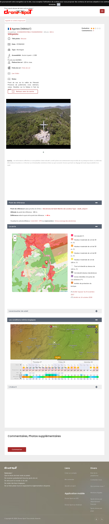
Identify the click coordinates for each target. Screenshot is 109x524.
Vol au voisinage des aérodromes (65, 221)
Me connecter (69, 479)
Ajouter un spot (70, 486)
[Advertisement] (54, 182)
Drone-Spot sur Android (73, 505)
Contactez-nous (96, 480)
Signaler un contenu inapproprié (15, 20)
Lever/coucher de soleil (18, 311)
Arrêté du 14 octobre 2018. (82, 297)
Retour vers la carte (25, 91)
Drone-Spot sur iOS (71, 498)
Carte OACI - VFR (36, 221)
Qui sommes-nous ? (97, 486)
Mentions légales (96, 493)
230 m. (52, 32)
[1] (91, 28)
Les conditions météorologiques (22, 320)
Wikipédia (13, 34)
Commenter (17, 449)
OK (58, 4)
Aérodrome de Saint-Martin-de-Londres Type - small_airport (65, 209)
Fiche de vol (26, 68)
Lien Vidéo (15, 73)
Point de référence (17, 203)
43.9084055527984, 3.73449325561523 (29, 32)
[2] (94, 28)
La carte (12, 226)
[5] (100, 28)
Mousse (23, 39)
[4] (98, 28)
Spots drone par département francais (96, 501)
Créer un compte (71, 473)
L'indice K (13, 387)
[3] (96, 28)
